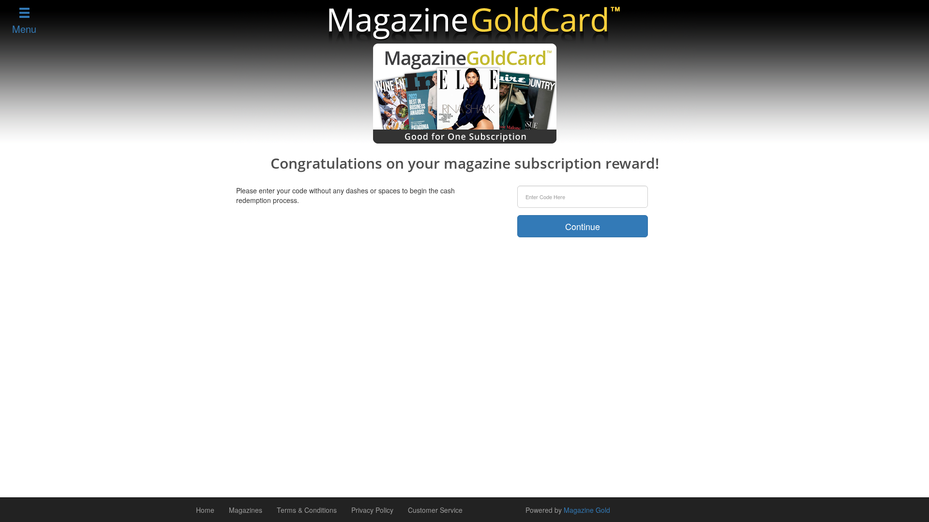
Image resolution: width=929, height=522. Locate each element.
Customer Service (435, 510)
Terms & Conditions (307, 510)
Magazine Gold (587, 510)
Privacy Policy (372, 510)
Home (205, 510)
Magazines (245, 510)
